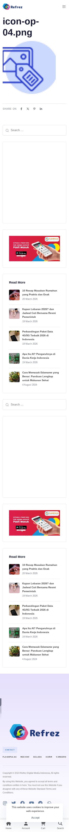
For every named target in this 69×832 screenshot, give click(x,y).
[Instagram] (5, 803)
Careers (61, 757)
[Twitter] (14, 803)
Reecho (25, 757)
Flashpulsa (10, 757)
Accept (35, 817)
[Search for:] (34, 130)
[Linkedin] (41, 109)
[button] (65, 6)
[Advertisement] (34, 182)
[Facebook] (21, 109)
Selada (37, 757)
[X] (28, 109)
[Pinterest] (34, 109)
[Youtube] (31, 803)
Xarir (49, 757)
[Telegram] (40, 803)
